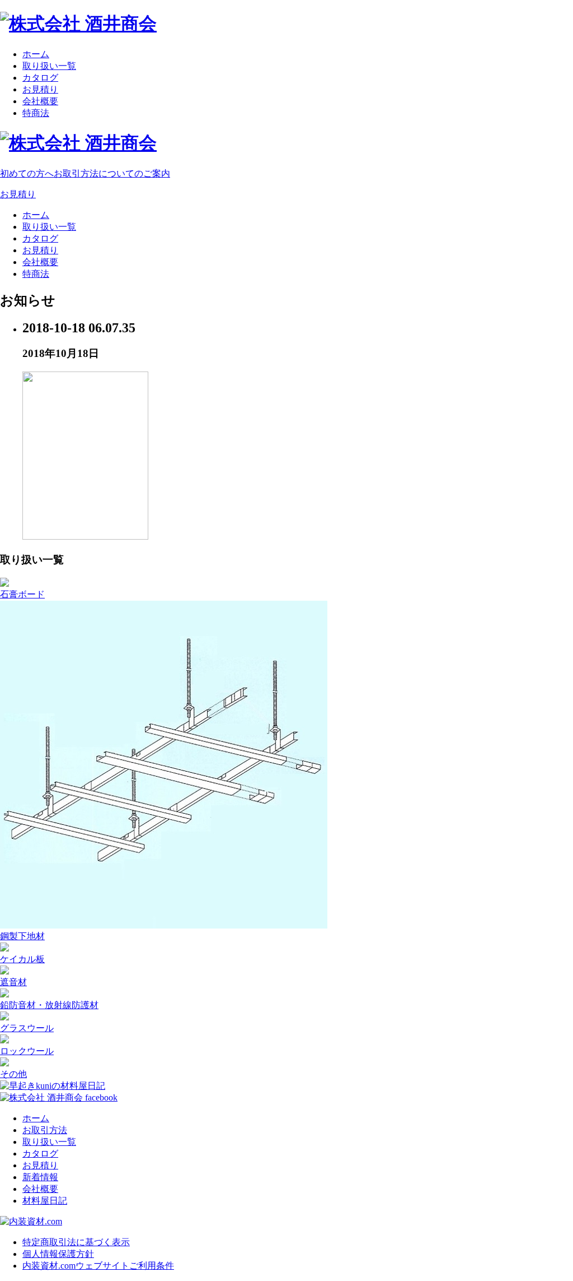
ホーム (35, 54)
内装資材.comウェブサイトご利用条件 (98, 1265)
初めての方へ (85, 173)
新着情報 (40, 1177)
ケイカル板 (22, 959)
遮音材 (13, 982)
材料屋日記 (44, 1200)
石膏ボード (22, 594)
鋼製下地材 (22, 936)
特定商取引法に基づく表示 (76, 1242)
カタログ (40, 77)
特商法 (35, 113)
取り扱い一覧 (49, 66)
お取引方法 (44, 1130)
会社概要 (40, 101)
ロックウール (27, 1051)
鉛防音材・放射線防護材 (49, 1005)
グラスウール (27, 1028)
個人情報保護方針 (58, 1254)
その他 (13, 1074)
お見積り (40, 89)
